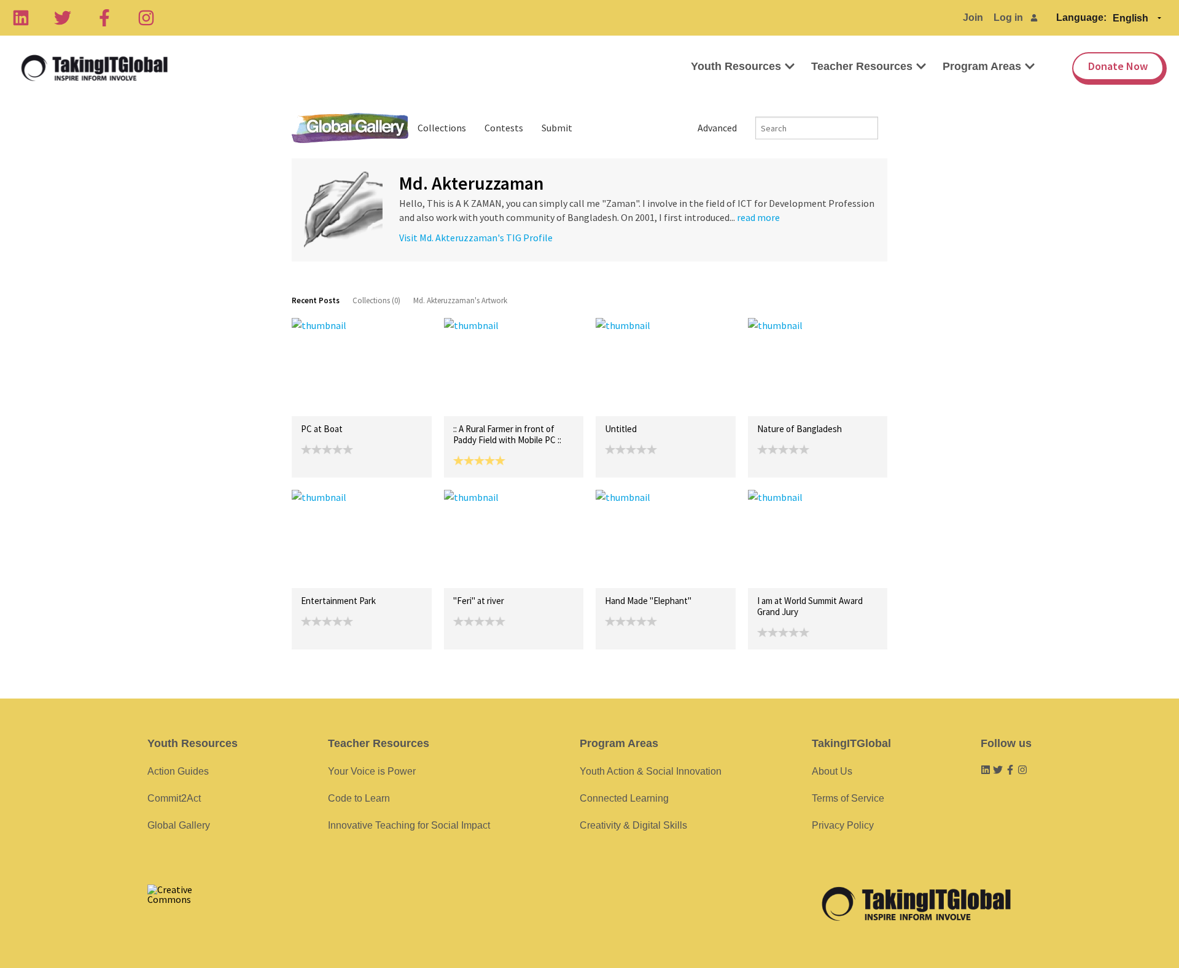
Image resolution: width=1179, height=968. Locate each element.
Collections (442, 128)
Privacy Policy (843, 825)
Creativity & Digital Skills (633, 825)
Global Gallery (350, 128)
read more (758, 217)
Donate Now (1118, 66)
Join (973, 17)
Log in (1008, 17)
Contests (503, 128)
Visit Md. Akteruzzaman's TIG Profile (476, 237)
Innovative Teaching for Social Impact (409, 825)
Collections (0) (376, 300)
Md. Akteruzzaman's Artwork (460, 300)
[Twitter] (62, 17)
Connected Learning (624, 798)
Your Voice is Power (372, 771)
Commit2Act (174, 798)
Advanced (717, 128)
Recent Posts (316, 300)
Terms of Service (848, 798)
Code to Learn (359, 798)
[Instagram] (146, 17)
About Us (832, 771)
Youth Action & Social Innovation (651, 771)
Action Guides (178, 771)
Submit (557, 128)
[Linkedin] (20, 17)
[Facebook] (104, 17)
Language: (1081, 17)
